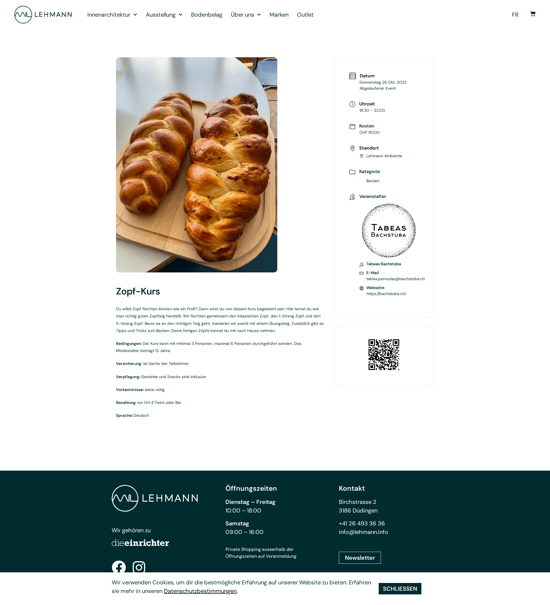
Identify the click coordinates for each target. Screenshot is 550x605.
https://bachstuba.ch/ (386, 293)
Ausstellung (161, 14)
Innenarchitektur (108, 14)
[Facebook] (119, 567)
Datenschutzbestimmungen (200, 591)
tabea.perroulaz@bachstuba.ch (395, 278)
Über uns (242, 14)
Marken (279, 14)
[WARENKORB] (533, 14)
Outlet (305, 14)
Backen (373, 180)
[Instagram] (139, 567)
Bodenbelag (206, 14)
